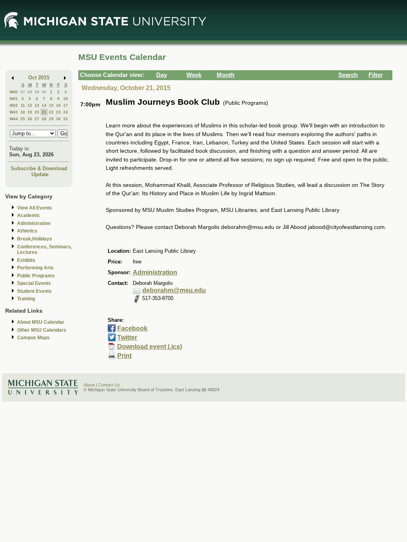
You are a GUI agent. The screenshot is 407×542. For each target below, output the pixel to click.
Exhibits (26, 260)
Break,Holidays (34, 239)
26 (29, 119)
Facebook (132, 328)
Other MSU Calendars (41, 330)
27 (22, 92)
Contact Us (109, 384)
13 (37, 105)
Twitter (127, 337)
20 (37, 112)
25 (22, 119)
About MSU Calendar (40, 322)
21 (44, 112)
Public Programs (36, 276)
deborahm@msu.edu (174, 290)
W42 (14, 105)
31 (65, 119)
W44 (14, 119)
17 (65, 105)
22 (51, 112)
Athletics (27, 231)
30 (44, 92)
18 (22, 112)
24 (65, 112)
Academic (28, 215)
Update (39, 174)
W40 (14, 92)
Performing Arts (35, 268)
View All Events (34, 208)
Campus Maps (33, 337)
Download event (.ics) (149, 346)
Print (124, 355)
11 (23, 105)
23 (58, 112)
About (89, 384)
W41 (14, 98)
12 (29, 105)
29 (37, 92)
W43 (14, 112)
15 (51, 105)
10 (65, 98)
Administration (33, 223)
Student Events (34, 291)
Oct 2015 (38, 78)
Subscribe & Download (39, 168)
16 (58, 105)
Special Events (34, 283)
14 (44, 105)
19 (29, 112)
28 (29, 92)
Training (26, 299)
